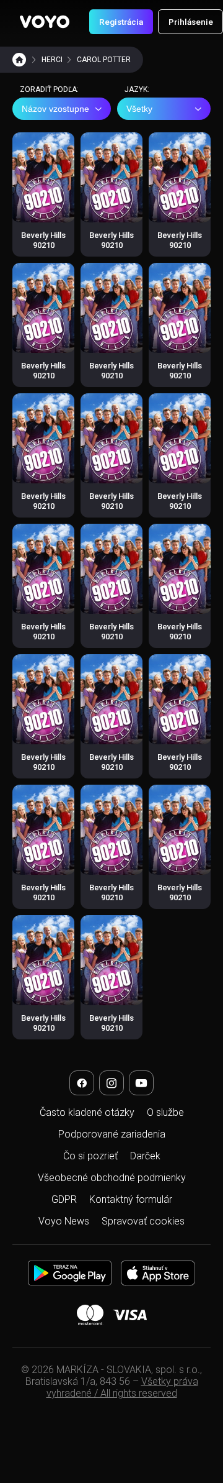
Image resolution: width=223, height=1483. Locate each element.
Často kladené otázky (87, 1112)
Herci (52, 59)
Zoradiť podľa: (49, 89)
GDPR (64, 1199)
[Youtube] (141, 1082)
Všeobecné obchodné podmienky (112, 1178)
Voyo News (63, 1221)
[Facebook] (81, 1082)
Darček (145, 1156)
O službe (165, 1112)
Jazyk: (137, 89)
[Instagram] (111, 1082)
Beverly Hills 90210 (43, 240)
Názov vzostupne (55, 109)
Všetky (139, 109)
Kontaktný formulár (130, 1199)
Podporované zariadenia (111, 1134)
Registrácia (121, 22)
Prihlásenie (190, 22)
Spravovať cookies (143, 1221)
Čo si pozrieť (90, 1156)
